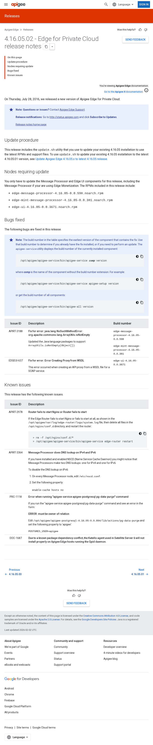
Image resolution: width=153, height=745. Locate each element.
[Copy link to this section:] (8, 556)
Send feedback (135, 39)
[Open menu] (6, 4)
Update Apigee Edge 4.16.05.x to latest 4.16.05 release (71, 159)
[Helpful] (140, 30)
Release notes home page (31, 124)
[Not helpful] (146, 30)
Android (9, 688)
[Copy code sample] (142, 256)
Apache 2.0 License (49, 619)
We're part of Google (16, 646)
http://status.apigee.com (64, 117)
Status (58, 658)
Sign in (144, 4)
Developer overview (115, 646)
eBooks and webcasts (17, 664)
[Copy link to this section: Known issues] (34, 385)
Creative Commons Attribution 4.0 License (105, 615)
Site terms (23, 727)
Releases (12, 16)
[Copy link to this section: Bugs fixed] (28, 220)
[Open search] (106, 4)
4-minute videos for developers (122, 652)
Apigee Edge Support (72, 109)
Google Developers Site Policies (99, 619)
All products (11, 712)
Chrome (9, 694)
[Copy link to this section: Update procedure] (42, 140)
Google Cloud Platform (17, 706)
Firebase (9, 700)
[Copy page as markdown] (46, 46)
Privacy (8, 727)
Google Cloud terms (44, 727)
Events (8, 652)
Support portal (62, 664)
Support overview (64, 652)
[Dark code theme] (137, 256)
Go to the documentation (123, 91)
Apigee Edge (11, 29)
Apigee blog (111, 658)
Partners (9, 658)
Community (61, 646)
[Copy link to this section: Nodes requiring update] (52, 172)
